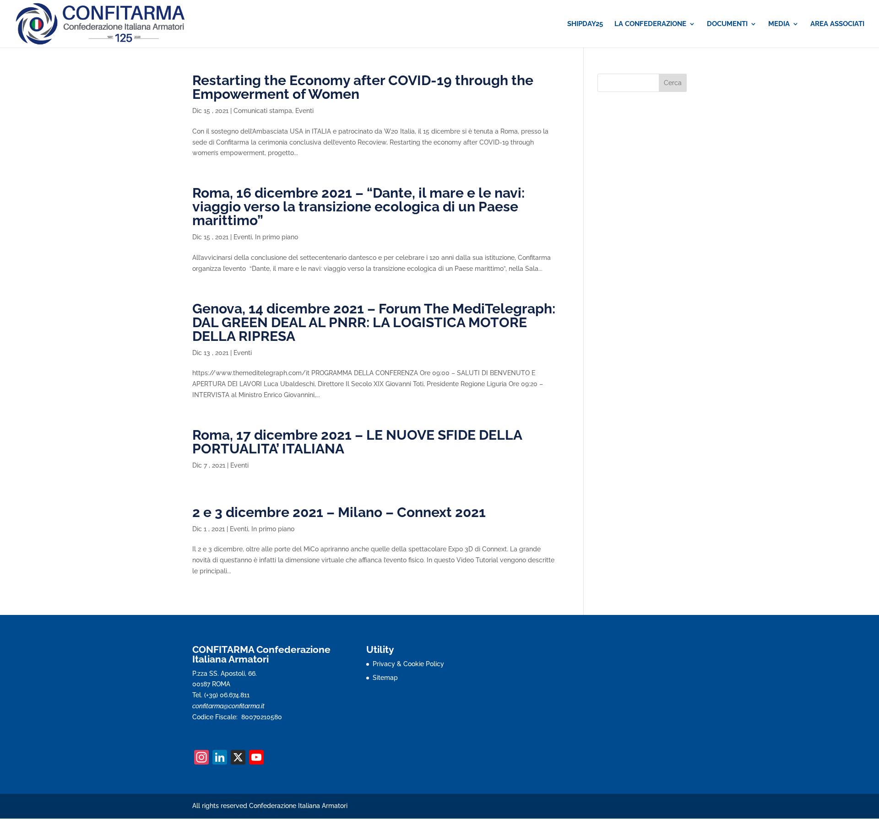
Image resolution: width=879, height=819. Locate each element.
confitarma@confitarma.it (228, 706)
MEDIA (779, 24)
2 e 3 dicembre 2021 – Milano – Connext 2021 (339, 512)
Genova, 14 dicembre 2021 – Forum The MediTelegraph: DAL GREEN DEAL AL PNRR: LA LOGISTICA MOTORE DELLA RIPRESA (373, 322)
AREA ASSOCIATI (837, 24)
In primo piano (276, 237)
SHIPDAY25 (585, 24)
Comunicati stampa (262, 110)
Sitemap (385, 677)
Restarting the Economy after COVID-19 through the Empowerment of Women (362, 87)
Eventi (304, 110)
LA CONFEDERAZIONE (650, 24)
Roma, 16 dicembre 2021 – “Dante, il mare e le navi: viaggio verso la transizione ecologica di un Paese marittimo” (358, 206)
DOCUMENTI (727, 24)
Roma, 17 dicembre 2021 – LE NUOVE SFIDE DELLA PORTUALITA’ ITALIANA (357, 442)
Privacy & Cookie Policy (408, 664)
